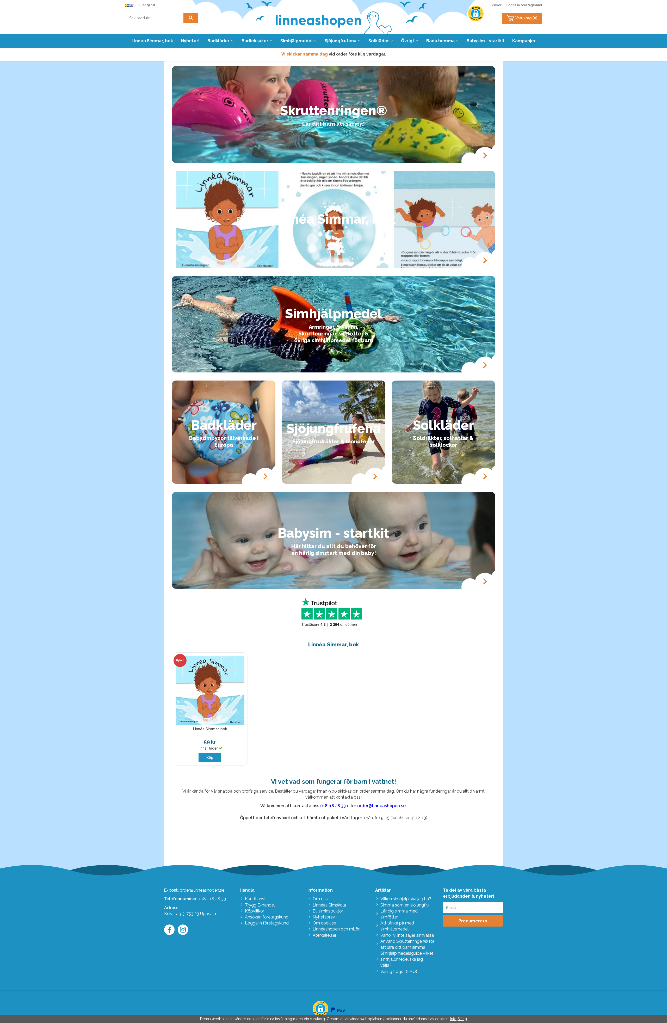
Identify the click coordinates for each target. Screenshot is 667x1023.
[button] (476, 13)
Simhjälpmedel (296, 40)
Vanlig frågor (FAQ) (398, 971)
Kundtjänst (147, 5)
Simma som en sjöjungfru (404, 905)
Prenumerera (473, 920)
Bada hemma (440, 40)
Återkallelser (324, 935)
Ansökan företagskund (266, 917)
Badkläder (218, 40)
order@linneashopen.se (202, 890)
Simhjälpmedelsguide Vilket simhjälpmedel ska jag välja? (406, 959)
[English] (131, 5)
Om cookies (324, 923)
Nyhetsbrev (324, 917)
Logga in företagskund (524, 5)
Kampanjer (524, 40)
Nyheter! (190, 40)
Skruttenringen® (333, 110)
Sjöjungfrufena (340, 40)
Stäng (462, 1019)
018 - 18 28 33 (212, 898)
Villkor (496, 5)
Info (453, 1019)
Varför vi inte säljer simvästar (407, 935)
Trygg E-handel (260, 905)
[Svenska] (127, 5)
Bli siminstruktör (328, 911)
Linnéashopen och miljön (337, 929)
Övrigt (407, 40)
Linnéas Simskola (329, 905)
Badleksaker (255, 40)
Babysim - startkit (485, 40)
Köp (209, 757)
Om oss (320, 898)
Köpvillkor (254, 911)
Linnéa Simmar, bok (152, 40)
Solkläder (378, 40)
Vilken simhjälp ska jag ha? (405, 898)
